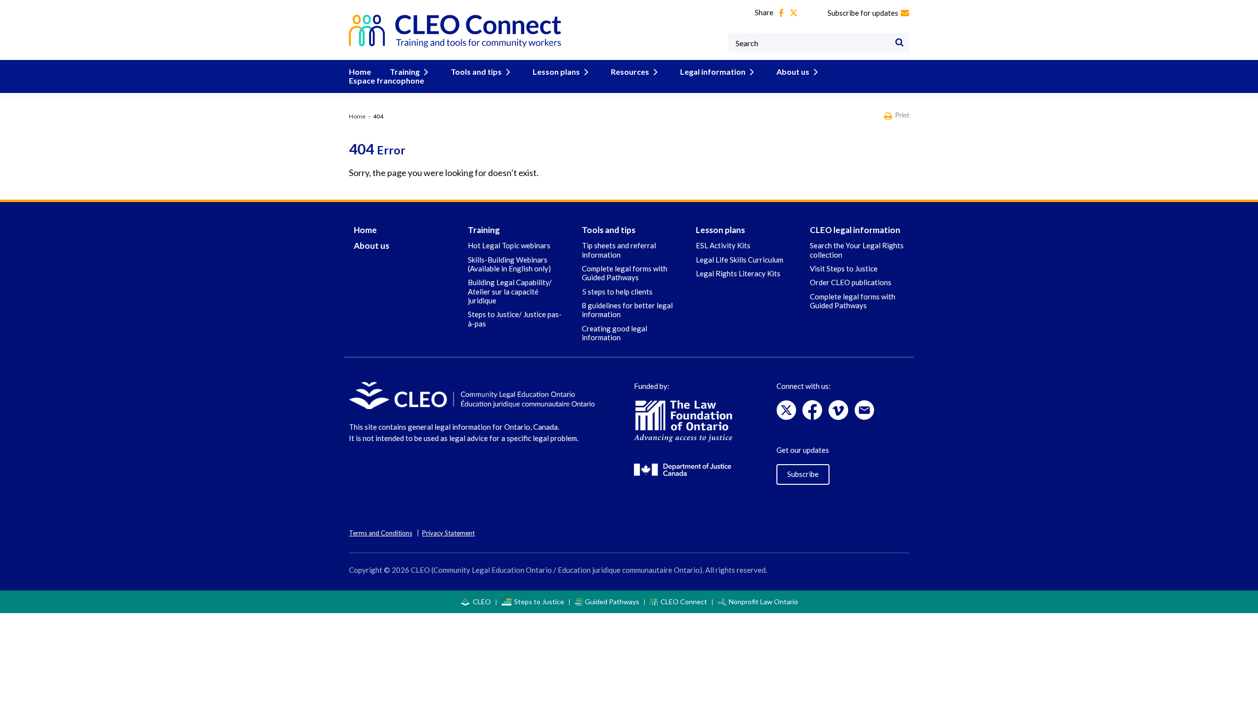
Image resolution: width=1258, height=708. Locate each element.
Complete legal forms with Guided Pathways (624, 273)
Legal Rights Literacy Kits (738, 273)
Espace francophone (386, 80)
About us (792, 71)
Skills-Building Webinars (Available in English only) (509, 264)
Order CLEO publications (850, 282)
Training (405, 71)
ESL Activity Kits (723, 245)
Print (902, 115)
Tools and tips (476, 71)
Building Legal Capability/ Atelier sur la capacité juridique (510, 291)
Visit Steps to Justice (844, 268)
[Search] (899, 43)
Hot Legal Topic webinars (509, 245)
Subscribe (803, 474)
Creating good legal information (614, 333)
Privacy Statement (448, 533)
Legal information (712, 71)
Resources (630, 71)
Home (360, 71)
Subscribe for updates (863, 12)
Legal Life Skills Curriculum (739, 259)
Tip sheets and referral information (619, 250)
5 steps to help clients (617, 291)
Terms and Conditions (380, 533)
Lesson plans (556, 71)
